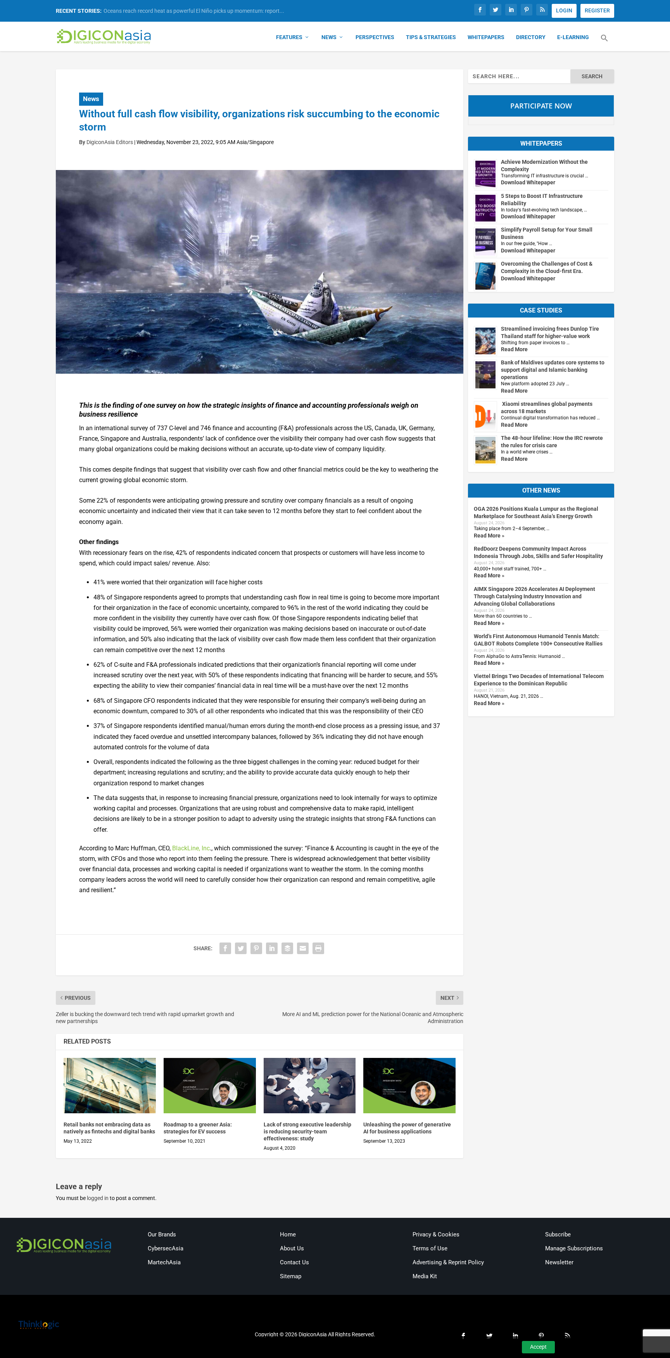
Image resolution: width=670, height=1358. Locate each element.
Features (289, 37)
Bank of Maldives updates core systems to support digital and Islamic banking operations (552, 369)
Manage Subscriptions (574, 1248)
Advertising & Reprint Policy (448, 1262)
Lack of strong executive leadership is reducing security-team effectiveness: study (307, 1131)
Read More (514, 349)
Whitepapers (486, 37)
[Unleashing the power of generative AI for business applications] (409, 1085)
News (329, 37)
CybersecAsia (165, 1248)
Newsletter (559, 1262)
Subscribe (558, 1234)
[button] (604, 42)
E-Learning (573, 37)
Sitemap (290, 1276)
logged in (98, 1198)
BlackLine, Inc (191, 848)
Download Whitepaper (528, 182)
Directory (531, 37)
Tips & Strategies (431, 37)
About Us (292, 1248)
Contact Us (294, 1262)
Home (288, 1234)
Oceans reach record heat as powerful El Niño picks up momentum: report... (194, 11)
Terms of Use (430, 1248)
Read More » (489, 535)
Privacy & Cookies (436, 1234)
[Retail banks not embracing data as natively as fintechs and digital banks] (110, 1085)
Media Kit (425, 1276)
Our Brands (162, 1234)
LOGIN (564, 10)
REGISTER (597, 10)
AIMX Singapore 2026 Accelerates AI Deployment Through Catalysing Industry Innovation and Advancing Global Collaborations (534, 596)
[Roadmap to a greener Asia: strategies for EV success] (210, 1085)
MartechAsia (164, 1262)
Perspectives (375, 37)
